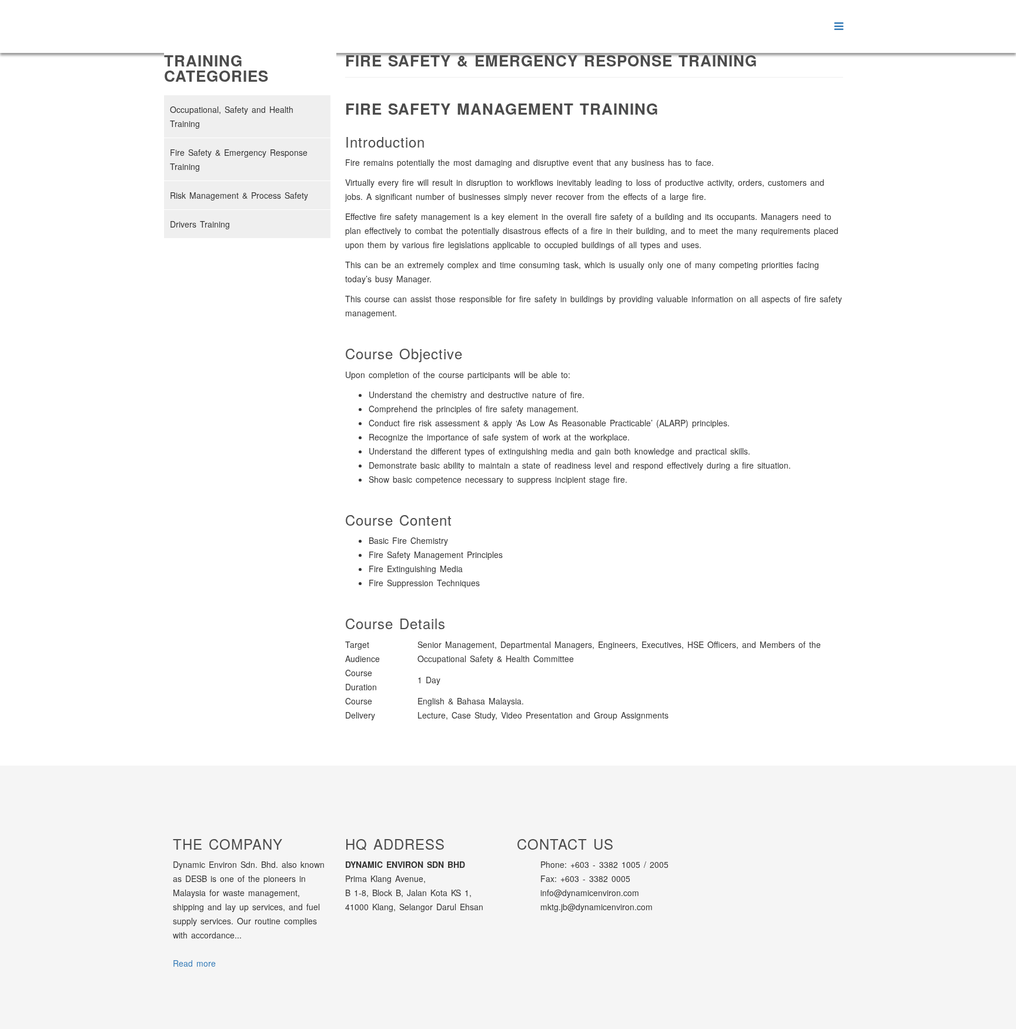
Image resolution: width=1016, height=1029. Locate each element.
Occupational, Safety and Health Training (231, 116)
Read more (194, 963)
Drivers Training (200, 224)
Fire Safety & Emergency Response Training (239, 159)
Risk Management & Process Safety (239, 195)
